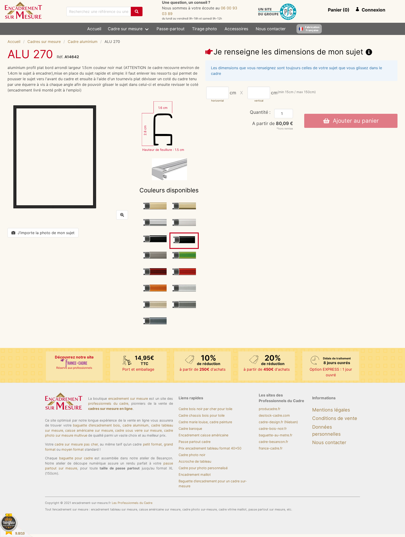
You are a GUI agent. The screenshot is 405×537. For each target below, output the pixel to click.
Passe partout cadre (194, 442)
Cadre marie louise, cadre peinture (205, 422)
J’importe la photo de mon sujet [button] (46, 232)
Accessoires (236, 28)
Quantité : (260, 112)
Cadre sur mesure (125, 28)
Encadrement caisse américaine (203, 435)
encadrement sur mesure (128, 398)
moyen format (72, 449)
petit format (152, 444)
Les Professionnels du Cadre (132, 503)
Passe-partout (170, 28)
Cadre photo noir (192, 455)
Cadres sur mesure (44, 41)
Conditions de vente (334, 418)
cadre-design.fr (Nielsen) (278, 422)
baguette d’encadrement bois (96, 425)
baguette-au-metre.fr (275, 435)
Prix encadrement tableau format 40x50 (210, 448)
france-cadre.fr (270, 448)
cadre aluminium (136, 425)
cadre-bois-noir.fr (273, 428)
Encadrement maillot (195, 474)
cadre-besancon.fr (273, 442)
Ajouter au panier (354, 120)
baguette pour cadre (76, 458)
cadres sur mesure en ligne (110, 409)
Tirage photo (204, 28)
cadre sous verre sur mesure (138, 430)
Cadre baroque (190, 428)
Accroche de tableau (195, 461)
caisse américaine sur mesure (89, 430)
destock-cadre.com (274, 415)
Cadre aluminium (83, 41)
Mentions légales (331, 410)
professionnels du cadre (108, 403)
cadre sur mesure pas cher (76, 444)
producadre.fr (269, 409)
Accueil (94, 28)
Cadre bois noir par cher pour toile (205, 409)
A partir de (272, 123)
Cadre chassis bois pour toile (202, 415)
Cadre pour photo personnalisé (203, 468)
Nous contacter (271, 28)
